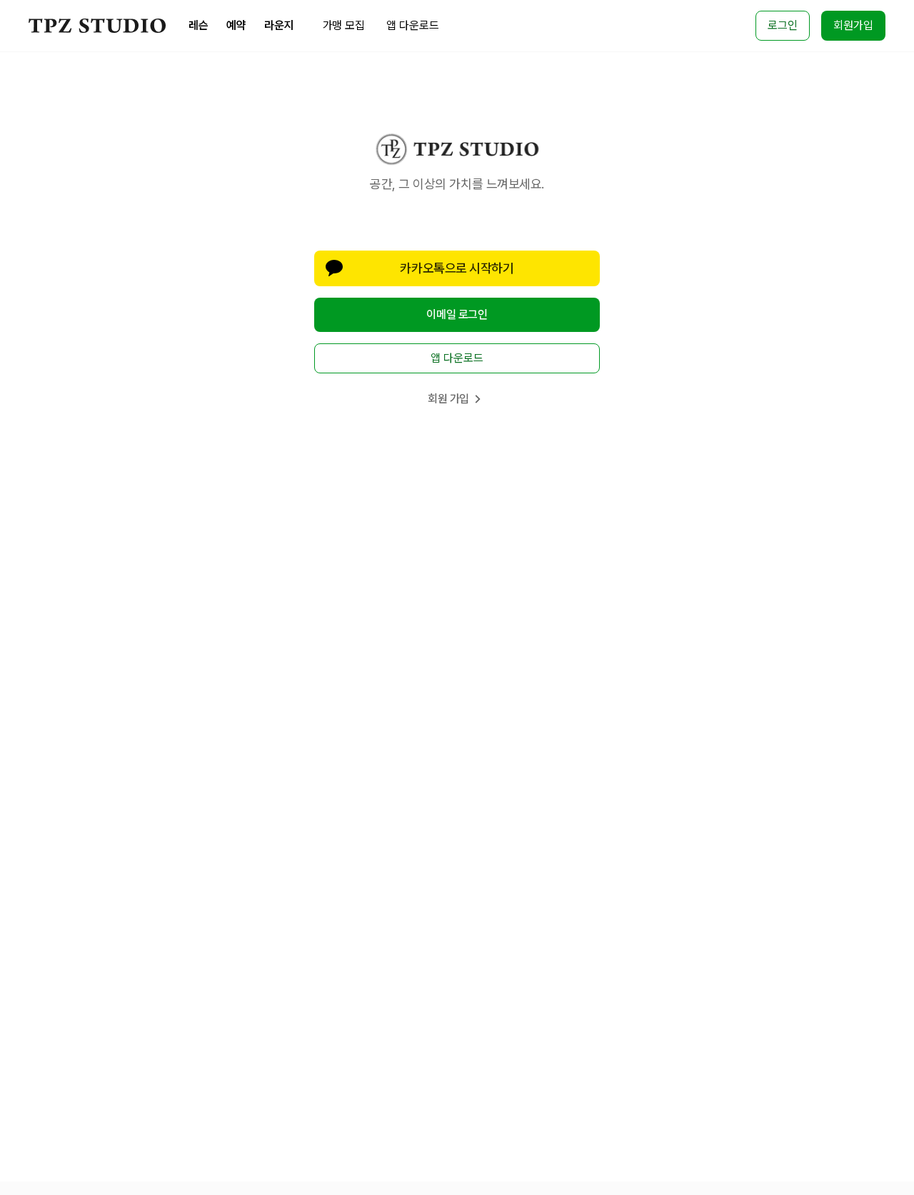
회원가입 (853, 25)
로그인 (783, 25)
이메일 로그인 (456, 314)
